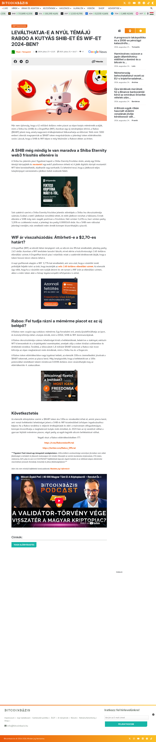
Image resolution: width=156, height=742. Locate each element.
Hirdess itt (119, 572)
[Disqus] (78, 604)
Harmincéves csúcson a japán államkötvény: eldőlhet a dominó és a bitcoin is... (128, 58)
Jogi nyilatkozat (23, 718)
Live (5, 8)
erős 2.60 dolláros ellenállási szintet (75, 266)
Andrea (135, 82)
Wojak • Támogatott (23, 52)
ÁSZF (53, 718)
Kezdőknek (49, 8)
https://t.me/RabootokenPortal (59, 442)
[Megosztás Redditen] (27, 61)
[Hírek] (97, 52)
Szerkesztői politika (40, 718)
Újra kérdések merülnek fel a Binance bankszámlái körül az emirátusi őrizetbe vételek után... (130, 93)
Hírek (15, 8)
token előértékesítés (24, 545)
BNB (15, 13)
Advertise (113, 8)
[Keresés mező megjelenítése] (152, 8)
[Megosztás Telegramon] (21, 61)
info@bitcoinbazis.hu (17, 725)
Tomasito (136, 47)
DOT (141, 13)
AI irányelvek (63, 718)
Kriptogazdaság (19, 26)
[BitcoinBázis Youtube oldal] (134, 3)
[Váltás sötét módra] (153, 3)
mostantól (37, 164)
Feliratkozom (126, 724)
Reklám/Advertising (87, 718)
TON (116, 13)
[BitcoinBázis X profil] (124, 3)
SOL (40, 13)
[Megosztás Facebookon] (15, 61)
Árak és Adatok (30, 8)
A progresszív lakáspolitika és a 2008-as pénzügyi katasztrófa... (130, 40)
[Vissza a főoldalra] (15, 2)
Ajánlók (78, 8)
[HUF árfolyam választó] (152, 13)
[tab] (119, 30)
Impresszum (9, 718)
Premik (135, 120)
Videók (91, 8)
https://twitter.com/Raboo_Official (59, 448)
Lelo (133, 66)
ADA (91, 13)
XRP (66, 13)
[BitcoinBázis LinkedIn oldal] (139, 3)
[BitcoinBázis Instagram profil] (129, 3)
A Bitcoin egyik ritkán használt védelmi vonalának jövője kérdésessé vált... (126, 112)
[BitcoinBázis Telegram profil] (144, 3)
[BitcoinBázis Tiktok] (148, 3)
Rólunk (74, 718)
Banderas (136, 101)
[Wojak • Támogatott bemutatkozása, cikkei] (13, 52)
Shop (101, 8)
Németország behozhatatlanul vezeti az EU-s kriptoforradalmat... (129, 75)
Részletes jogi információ (59, 468)
